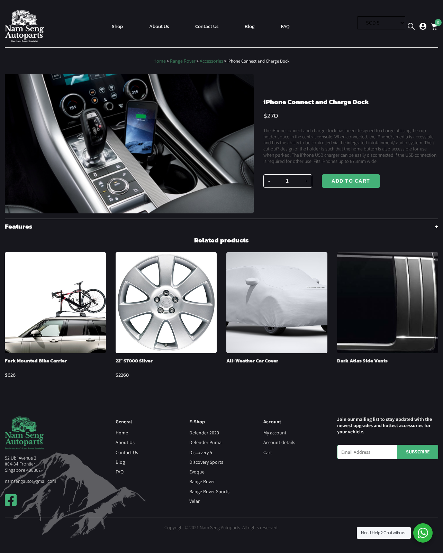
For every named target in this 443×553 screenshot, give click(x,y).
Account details (279, 442)
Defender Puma (205, 442)
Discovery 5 (200, 452)
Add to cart (351, 181)
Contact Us (207, 26)
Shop (117, 26)
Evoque (197, 472)
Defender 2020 (204, 433)
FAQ (285, 26)
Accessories (211, 61)
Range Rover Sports (209, 491)
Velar (194, 501)
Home (159, 61)
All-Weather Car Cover (252, 361)
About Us (159, 26)
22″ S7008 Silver (134, 361)
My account (275, 433)
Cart (267, 452)
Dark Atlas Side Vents (362, 361)
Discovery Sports (206, 462)
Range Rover (183, 61)
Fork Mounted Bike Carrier (36, 361)
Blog (250, 26)
